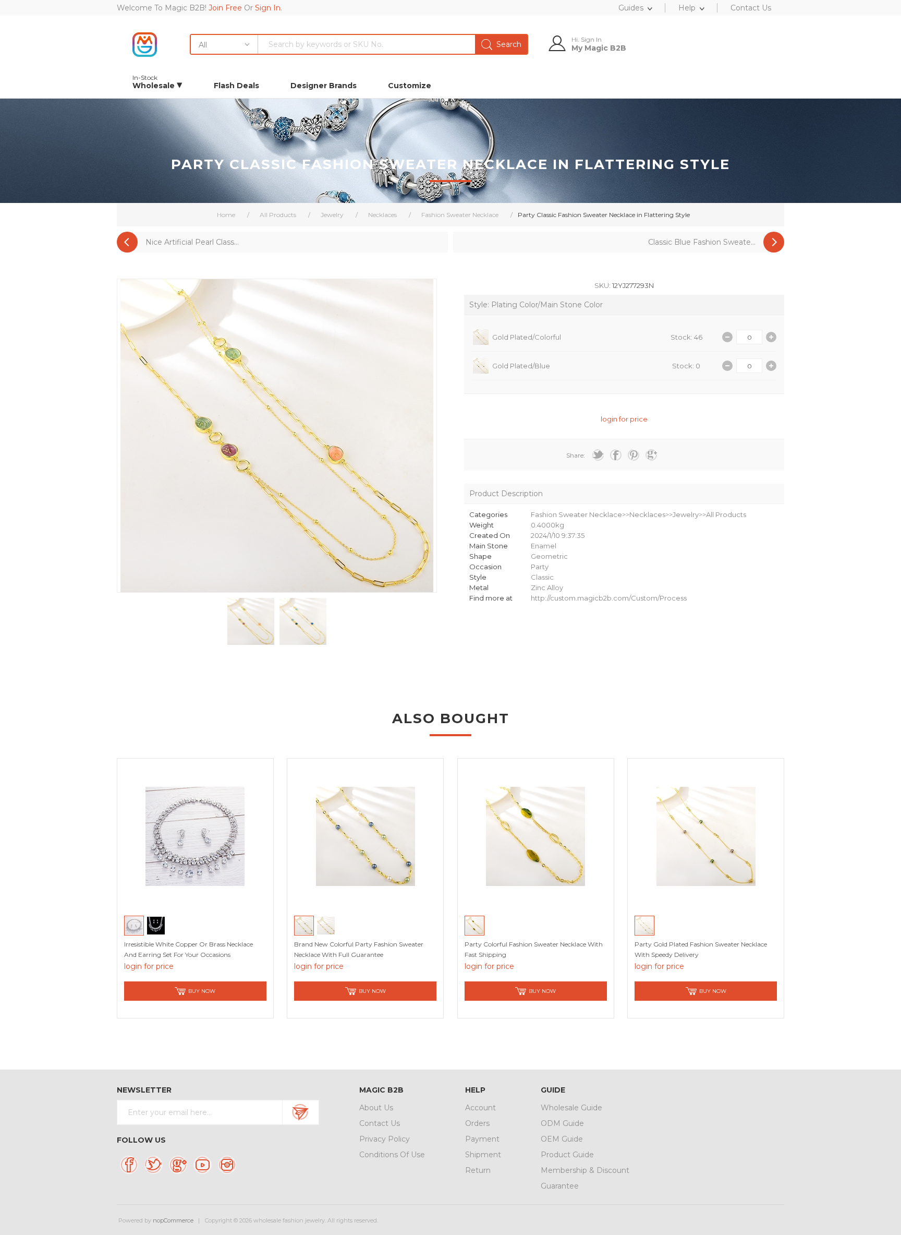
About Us (376, 1107)
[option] (251, 621)
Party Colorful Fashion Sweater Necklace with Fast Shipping (534, 949)
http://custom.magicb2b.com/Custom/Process (609, 598)
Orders (477, 1123)
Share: (575, 455)
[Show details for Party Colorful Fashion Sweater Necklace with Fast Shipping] (536, 836)
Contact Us (379, 1123)
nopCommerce (173, 1220)
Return (478, 1170)
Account (480, 1107)
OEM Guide (562, 1139)
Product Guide (567, 1154)
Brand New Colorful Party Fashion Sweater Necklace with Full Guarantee (358, 949)
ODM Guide (562, 1123)
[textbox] (392, 44)
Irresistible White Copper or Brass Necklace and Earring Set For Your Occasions (188, 949)
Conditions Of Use (392, 1154)
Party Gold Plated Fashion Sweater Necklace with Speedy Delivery (701, 949)
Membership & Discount (585, 1170)
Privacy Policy (384, 1139)
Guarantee (560, 1186)
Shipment (483, 1154)
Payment (482, 1139)
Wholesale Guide (571, 1107)
